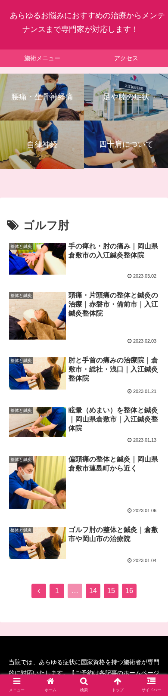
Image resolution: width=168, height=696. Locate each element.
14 (93, 590)
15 (111, 590)
